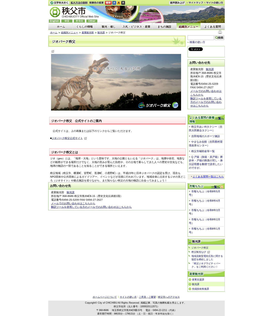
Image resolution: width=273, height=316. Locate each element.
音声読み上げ (177, 3)
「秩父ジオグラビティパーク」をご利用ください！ (205, 265)
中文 (66, 21)
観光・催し (109, 26)
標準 (108, 3)
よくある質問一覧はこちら (208, 176)
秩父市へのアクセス (169, 297)
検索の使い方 (197, 42)
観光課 (101, 32)
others (91, 21)
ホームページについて (105, 297)
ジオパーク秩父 (199, 247)
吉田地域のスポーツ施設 (205, 136)
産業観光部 (88, 32)
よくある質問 (212, 26)
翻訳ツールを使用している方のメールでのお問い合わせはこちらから (91, 206)
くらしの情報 (84, 26)
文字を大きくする (59, 3)
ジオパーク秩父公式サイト (67, 138)
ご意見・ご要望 (147, 297)
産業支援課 (198, 279)
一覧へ (219, 118)
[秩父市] (74, 13)
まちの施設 (164, 26)
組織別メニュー (188, 26)
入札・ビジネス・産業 (136, 26)
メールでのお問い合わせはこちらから (73, 203)
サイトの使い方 (213, 2)
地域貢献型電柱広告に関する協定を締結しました (207, 258)
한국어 (79, 21)
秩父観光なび (198, 252)
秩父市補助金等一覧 (203, 151)
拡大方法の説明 (79, 2)
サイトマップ (195, 2)
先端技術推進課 (200, 288)
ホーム (61, 26)
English (54, 21)
